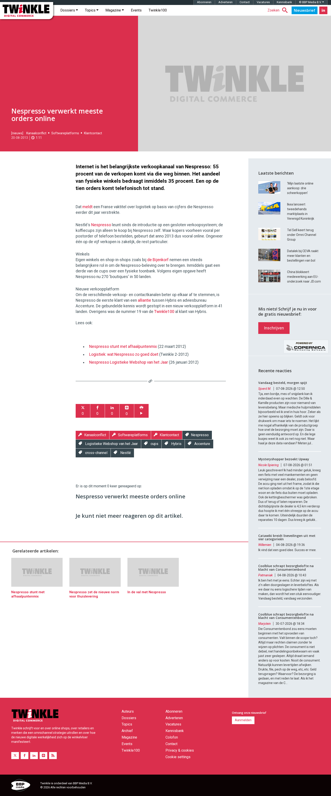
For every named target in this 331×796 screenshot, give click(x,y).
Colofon (172, 737)
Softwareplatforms (65, 133)
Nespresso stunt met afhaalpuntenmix (123, 346)
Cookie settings (178, 757)
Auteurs (128, 711)
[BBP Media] (24, 786)
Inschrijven (274, 328)
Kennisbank (284, 2)
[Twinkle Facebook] (24, 755)
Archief (127, 731)
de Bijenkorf (158, 260)
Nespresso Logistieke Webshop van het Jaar (128, 362)
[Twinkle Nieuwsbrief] (304, 10)
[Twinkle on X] (15, 755)
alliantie (144, 300)
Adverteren (225, 2)
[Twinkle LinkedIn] (323, 10)
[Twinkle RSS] (53, 755)
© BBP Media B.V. (310, 2)
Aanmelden (243, 720)
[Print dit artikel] (141, 411)
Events (136, 10)
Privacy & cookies (180, 750)
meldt (87, 207)
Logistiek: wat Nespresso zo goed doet (123, 354)
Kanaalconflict (36, 133)
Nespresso (101, 225)
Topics (90, 10)
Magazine (113, 10)
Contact (245, 2)
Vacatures (263, 2)
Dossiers (68, 10)
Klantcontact (93, 133)
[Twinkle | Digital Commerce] (26, 10)
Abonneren (204, 2)
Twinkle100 (158, 10)
